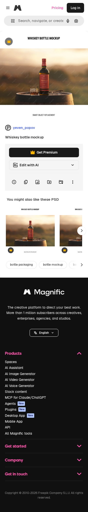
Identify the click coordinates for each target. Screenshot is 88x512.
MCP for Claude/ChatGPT (25, 397)
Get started (15, 446)
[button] (44, 333)
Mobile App (13, 421)
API (7, 427)
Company (14, 459)
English (44, 333)
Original (31, 42)
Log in (75, 8)
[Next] (81, 230)
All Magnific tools (18, 433)
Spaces (11, 362)
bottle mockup (53, 265)
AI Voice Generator (19, 386)
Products (13, 353)
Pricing (57, 8)
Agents (14, 403)
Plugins (15, 409)
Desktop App (19, 415)
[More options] (72, 182)
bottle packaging (21, 265)
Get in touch (16, 473)
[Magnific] (44, 293)
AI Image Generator (20, 374)
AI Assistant (14, 368)
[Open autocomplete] (11, 21)
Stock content (16, 391)
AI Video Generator (19, 379)
